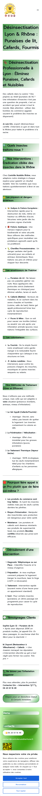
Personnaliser (21, 784)
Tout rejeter (21, 791)
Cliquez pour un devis (21, 698)
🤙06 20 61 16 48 (13, 732)
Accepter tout (21, 778)
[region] (21, 773)
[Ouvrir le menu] (37, 10)
